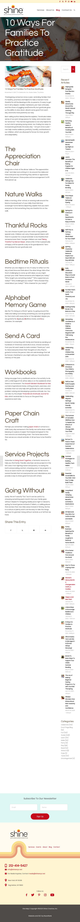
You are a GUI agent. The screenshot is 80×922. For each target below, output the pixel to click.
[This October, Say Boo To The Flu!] (1, 461)
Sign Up (40, 816)
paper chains (34, 427)
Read (63, 748)
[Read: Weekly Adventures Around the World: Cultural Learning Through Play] (62, 102)
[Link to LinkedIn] (74, 1)
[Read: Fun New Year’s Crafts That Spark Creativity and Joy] (62, 290)
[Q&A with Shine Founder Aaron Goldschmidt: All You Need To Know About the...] (78, 461)
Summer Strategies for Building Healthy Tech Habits (70, 460)
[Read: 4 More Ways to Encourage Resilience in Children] (62, 608)
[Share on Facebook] (10, 530)
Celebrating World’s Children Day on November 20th (69, 352)
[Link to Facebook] (59, 1)
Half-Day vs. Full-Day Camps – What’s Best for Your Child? (70, 234)
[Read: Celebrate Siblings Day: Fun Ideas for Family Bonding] (62, 179)
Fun (27, 92)
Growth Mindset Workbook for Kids (38, 383)
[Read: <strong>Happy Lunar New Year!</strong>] (62, 598)
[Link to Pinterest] (65, 1)
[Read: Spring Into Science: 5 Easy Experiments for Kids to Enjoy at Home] (62, 211)
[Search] (74, 10)
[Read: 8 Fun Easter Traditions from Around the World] (62, 551)
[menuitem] (40, 10)
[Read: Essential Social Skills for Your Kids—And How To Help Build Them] (62, 474)
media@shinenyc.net (37, 874)
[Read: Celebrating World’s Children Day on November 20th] (62, 348)
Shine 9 (63, 750)
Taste (63, 756)
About (45, 847)
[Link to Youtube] (71, 1)
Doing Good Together (23, 460)
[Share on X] (22, 530)
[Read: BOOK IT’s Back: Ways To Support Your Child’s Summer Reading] (62, 657)
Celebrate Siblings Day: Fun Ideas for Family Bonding (69, 183)
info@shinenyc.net (15, 869)
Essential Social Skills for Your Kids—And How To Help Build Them (70, 477)
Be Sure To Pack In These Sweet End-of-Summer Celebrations (70, 443)
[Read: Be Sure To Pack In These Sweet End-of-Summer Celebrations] (62, 440)
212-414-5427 (18, 866)
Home (7, 59)
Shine (42, 92)
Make (35, 92)
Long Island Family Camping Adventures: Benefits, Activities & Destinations (69, 497)
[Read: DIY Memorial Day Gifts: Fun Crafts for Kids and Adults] (62, 513)
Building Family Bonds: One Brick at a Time (70, 309)
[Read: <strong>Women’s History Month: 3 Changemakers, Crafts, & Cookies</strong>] (62, 578)
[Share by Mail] (45, 530)
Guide (31, 92)
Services (31, 847)
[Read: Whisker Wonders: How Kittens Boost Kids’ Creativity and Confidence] (62, 697)
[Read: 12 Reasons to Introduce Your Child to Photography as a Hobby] (62, 365)
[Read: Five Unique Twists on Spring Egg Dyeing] (62, 196)
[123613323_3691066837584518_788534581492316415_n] (28, 76)
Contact (56, 847)
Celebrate (22, 92)
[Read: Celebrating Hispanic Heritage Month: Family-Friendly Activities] (62, 397)
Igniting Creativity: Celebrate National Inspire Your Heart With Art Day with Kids (70, 253)
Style (63, 753)
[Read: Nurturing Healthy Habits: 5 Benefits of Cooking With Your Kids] (62, 121)
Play (62, 745)
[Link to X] (62, 1)
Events (38, 847)
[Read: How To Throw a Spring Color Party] (62, 566)
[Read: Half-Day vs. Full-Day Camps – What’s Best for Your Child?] (62, 230)
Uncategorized (66, 758)
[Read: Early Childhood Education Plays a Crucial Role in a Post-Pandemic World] (62, 269)
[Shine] (13, 10)
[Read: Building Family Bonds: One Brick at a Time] (62, 307)
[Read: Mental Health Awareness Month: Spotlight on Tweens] (62, 141)
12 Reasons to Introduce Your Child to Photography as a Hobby (69, 369)
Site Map (26, 909)
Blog (50, 847)
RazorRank (48, 916)
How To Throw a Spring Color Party (70, 567)
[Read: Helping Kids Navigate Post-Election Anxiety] (62, 87)
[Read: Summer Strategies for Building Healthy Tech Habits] (62, 457)
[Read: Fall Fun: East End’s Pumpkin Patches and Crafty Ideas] (62, 382)
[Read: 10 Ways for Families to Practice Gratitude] (62, 623)
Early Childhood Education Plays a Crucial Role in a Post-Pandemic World (70, 275)
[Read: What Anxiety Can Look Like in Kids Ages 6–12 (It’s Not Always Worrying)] (62, 637)
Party (63, 743)
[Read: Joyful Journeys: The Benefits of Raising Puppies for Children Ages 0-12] (62, 158)
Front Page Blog (67, 727)
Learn (63, 738)
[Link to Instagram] (68, 1)
